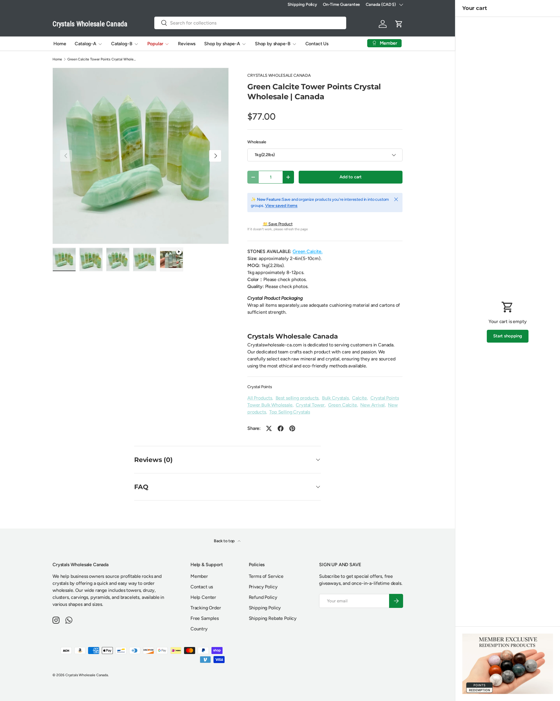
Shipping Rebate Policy (273, 618)
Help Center (203, 597)
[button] (399, 24)
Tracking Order (205, 608)
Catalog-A (85, 43)
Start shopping (507, 336)
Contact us (201, 587)
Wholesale (256, 141)
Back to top (224, 540)
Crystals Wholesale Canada (86, 675)
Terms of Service (266, 576)
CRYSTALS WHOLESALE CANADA (279, 75)
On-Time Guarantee (341, 4)
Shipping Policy (302, 4)
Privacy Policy (263, 587)
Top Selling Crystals (289, 412)
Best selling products (297, 398)
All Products (259, 398)
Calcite (359, 398)
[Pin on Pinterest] (292, 428)
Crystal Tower (310, 405)
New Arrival (372, 405)
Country (199, 629)
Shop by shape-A (222, 43)
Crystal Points (259, 386)
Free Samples (204, 618)
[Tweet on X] (269, 428)
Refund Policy (263, 597)
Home (59, 43)
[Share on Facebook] (280, 428)
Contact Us (316, 43)
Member (199, 576)
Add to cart (351, 176)
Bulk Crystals (335, 398)
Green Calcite (342, 405)
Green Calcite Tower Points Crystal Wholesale (102, 59)
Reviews (186, 43)
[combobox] (250, 23)
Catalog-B (121, 43)
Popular (155, 43)
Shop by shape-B (272, 43)
